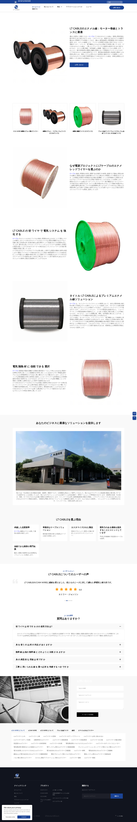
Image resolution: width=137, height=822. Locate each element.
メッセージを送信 (87, 714)
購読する (117, 796)
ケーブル (92, 36)
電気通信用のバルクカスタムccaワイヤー (79, 743)
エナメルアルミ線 (57, 801)
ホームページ (36, 7)
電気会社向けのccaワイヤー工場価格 (100, 750)
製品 (58, 7)
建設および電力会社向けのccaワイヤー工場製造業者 (30, 754)
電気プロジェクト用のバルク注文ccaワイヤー (66, 754)
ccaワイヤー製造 (89, 758)
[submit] (121, 2)
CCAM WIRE (44, 793)
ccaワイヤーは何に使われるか (93, 736)
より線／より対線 (57, 790)
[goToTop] (134, 418)
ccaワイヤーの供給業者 (79, 740)
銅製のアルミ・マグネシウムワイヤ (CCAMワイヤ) (54, 132)
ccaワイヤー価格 (75, 758)
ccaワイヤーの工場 (96, 740)
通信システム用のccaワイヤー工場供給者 (97, 754)
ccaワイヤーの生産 (56, 743)
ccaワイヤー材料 (79, 750)
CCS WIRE (43, 796)
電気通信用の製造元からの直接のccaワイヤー (28, 747)
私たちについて (48, 7)
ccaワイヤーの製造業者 (60, 740)
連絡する (35, 9)
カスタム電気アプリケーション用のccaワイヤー (50, 758)
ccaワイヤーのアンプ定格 (22, 740)
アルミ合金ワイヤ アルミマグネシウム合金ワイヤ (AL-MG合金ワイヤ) (111, 132)
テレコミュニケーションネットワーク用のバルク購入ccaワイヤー (99, 747)
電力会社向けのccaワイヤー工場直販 (59, 750)
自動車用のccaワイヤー (41, 740)
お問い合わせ (116, 7)
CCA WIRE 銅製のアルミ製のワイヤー (25, 131)
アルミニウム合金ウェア (45, 800)
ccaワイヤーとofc (19, 736)
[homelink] (16, 7)
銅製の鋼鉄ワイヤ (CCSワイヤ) (83, 131)
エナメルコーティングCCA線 (60, 798)
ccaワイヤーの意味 (49, 736)
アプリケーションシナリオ (74, 7)
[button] (65, 600)
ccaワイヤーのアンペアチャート (69, 736)
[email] (134, 413)
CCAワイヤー (44, 790)
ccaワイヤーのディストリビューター (108, 743)
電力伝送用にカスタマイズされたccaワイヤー (28, 750)
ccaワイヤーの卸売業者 (38, 743)
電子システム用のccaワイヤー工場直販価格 (61, 747)
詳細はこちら (26, 116)
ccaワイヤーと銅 (34, 736)
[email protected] (24, 1)
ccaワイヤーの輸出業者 (113, 740)
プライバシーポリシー (52, 816)
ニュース (88, 7)
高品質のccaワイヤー (21, 743)
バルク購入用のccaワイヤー (23, 758)
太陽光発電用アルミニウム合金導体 (61, 794)
